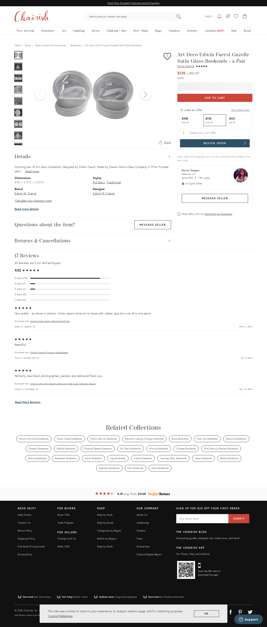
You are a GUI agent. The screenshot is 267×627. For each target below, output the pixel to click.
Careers (141, 530)
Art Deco (99, 182)
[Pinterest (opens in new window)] (240, 611)
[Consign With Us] (228, 16)
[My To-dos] (219, 16)
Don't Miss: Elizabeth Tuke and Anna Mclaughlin (133, 3)
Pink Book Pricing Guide (31, 546)
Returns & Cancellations (93, 241)
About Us (142, 514)
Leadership (143, 522)
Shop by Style (105, 514)
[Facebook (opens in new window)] (230, 611)
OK (206, 613)
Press (139, 538)
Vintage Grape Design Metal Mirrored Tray (50, 321)
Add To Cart (215, 97)
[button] (236, 16)
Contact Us (24, 522)
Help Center (24, 514)
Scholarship (143, 546)
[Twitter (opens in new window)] (250, 611)
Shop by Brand (105, 522)
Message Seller (215, 198)
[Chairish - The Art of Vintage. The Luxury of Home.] (32, 16)
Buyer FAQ (63, 514)
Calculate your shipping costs (33, 201)
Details (93, 156)
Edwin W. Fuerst (26, 193)
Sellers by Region (106, 538)
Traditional (114, 182)
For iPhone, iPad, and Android (192, 554)
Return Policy (25, 530)
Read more (32, 171)
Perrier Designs (185, 66)
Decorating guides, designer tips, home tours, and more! (208, 538)
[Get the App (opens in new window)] (186, 570)
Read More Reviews (27, 402)
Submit (238, 518)
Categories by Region (109, 530)
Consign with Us (66, 538)
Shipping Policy (26, 538)
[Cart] (245, 16)
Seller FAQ (63, 546)
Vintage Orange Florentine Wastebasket (49, 352)
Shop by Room (105, 546)
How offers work (240, 109)
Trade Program (65, 522)
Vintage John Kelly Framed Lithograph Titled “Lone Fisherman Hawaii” (63, 383)
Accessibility (25, 554)
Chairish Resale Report (149, 554)
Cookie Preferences (60, 616)
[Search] (178, 16)
